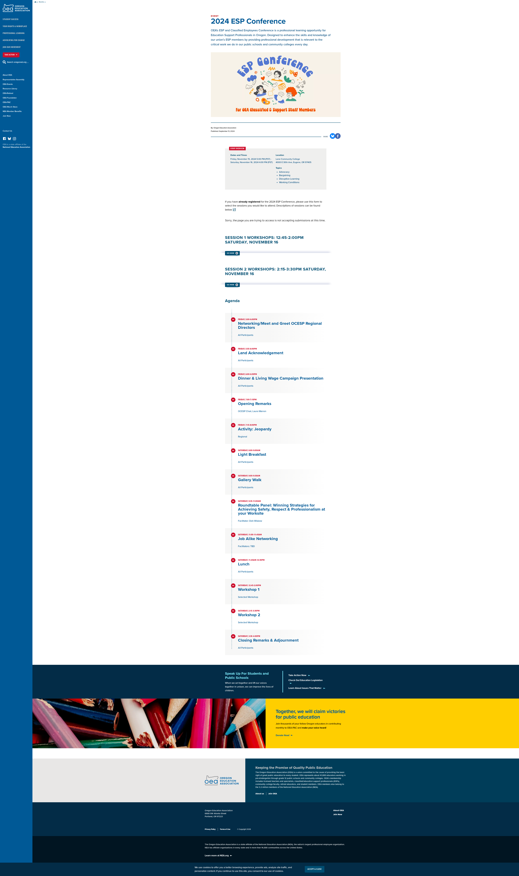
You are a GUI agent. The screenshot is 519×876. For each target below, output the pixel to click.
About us (259, 793)
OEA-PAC (7, 102)
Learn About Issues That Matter (305, 688)
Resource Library (10, 89)
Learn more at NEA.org (217, 855)
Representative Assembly (13, 79)
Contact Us (7, 131)
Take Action (10, 55)
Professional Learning (14, 33)
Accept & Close (314, 869)
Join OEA (272, 793)
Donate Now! (282, 735)
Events (41, 2)
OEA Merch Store (10, 107)
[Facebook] (4, 139)
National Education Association (16, 147)
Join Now (7, 116)
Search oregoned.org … (18, 62)
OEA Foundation (10, 98)
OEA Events (8, 84)
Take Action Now (297, 675)
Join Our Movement (12, 47)
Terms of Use (225, 829)
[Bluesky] (9, 139)
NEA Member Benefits (12, 111)
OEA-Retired (8, 93)
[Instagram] (14, 139)
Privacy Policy (210, 829)
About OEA (7, 75)
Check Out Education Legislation (305, 680)
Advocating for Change (14, 40)
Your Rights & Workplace (15, 26)
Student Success (11, 19)
